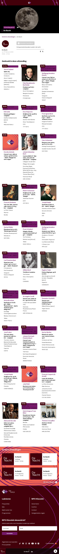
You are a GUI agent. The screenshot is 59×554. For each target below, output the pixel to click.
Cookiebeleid (50, 543)
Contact (34, 510)
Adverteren (35, 504)
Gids (3, 507)
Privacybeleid (6, 545)
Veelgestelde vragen (38, 513)
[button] (55, 551)
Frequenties (5, 504)
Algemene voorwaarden (9, 542)
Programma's (6, 513)
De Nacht (4, 50)
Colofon (34, 507)
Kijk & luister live (7, 510)
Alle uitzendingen (48, 482)
